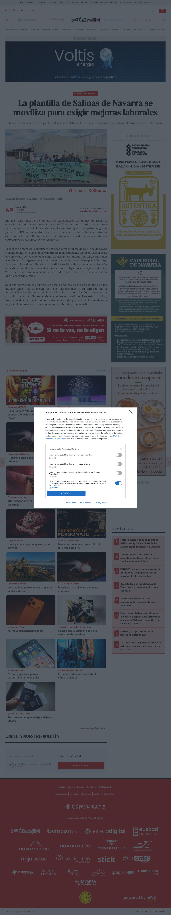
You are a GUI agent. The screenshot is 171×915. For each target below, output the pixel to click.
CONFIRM (66, 493)
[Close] (131, 412)
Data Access (85, 503)
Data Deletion (70, 503)
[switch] (118, 455)
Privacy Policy (100, 503)
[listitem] (85, 449)
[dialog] (85, 457)
